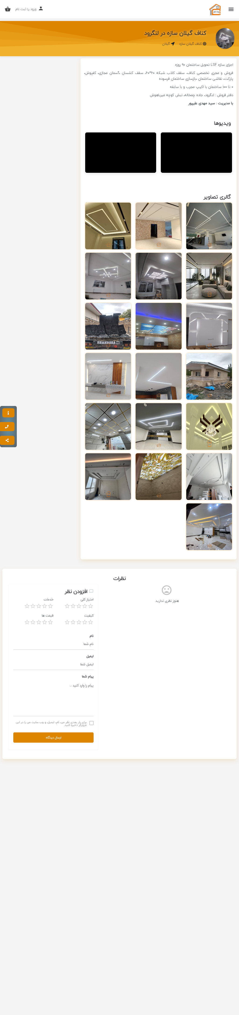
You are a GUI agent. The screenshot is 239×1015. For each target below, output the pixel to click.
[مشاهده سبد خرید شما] (8, 9)
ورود (33, 9)
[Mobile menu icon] (231, 9)
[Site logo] (214, 9)
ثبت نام (20, 9)
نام (92, 636)
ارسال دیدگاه (53, 737)
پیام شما (88, 676)
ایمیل (90, 656)
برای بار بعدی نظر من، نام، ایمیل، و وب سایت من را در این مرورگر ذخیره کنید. (51, 724)
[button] (8, 412)
